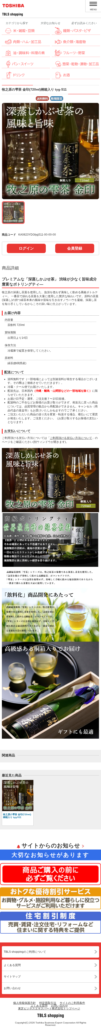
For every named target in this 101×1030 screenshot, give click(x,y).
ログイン (26, 248)
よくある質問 (12, 965)
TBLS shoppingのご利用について (25, 951)
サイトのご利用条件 (72, 1003)
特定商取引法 (47, 1003)
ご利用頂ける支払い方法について (71, 438)
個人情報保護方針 (24, 1003)
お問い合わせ (12, 988)
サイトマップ (12, 976)
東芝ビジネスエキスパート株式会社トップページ (49, 1008)
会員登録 (74, 248)
